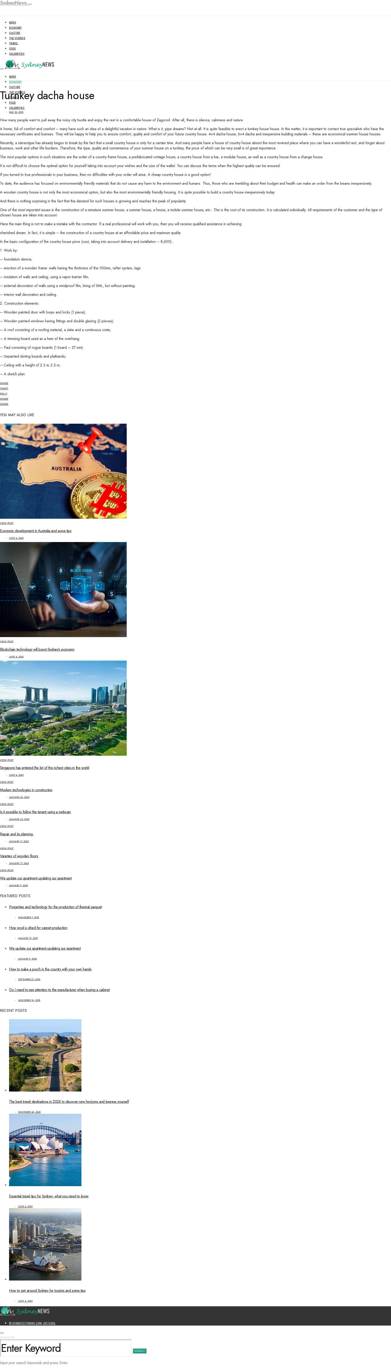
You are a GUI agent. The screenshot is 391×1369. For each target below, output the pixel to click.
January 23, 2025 (19, 819)
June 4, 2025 (16, 538)
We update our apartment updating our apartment (36, 878)
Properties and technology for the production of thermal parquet (55, 907)
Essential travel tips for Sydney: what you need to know (48, 1196)
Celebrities (16, 53)
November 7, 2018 (28, 917)
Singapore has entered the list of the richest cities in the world (44, 767)
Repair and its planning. (17, 834)
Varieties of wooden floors (19, 856)
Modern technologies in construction (26, 790)
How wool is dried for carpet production (38, 927)
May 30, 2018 (16, 112)
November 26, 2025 (29, 1112)
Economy (15, 27)
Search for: (7, 1337)
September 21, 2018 (29, 979)
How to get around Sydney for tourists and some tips (47, 1290)
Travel (13, 43)
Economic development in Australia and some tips (35, 530)
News (12, 22)
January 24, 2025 (19, 797)
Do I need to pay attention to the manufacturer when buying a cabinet (59, 989)
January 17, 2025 (19, 841)
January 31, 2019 (28, 938)
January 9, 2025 (18, 885)
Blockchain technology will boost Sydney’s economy (37, 649)
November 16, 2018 (29, 1000)
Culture (14, 33)
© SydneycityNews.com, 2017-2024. (32, 1323)
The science (17, 38)
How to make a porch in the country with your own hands (50, 969)
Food (12, 48)
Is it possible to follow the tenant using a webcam (35, 812)
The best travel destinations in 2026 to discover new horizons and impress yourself (69, 1101)
